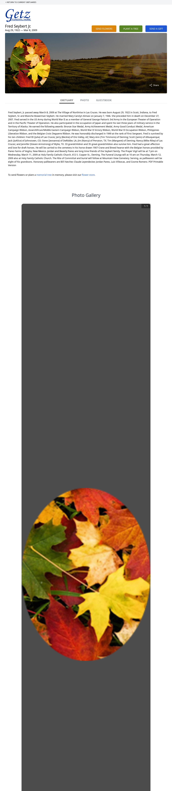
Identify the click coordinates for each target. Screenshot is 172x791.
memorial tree (44, 174)
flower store (88, 174)
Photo (84, 100)
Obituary (66, 100)
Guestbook (104, 100)
